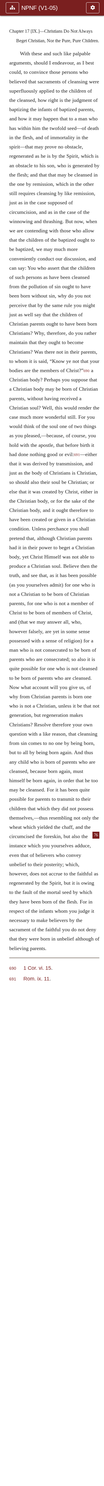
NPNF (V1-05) (39, 8)
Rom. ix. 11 (36, 979)
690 (86, 371)
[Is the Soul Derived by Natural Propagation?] (97, 743)
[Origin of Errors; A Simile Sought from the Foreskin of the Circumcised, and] (6, 743)
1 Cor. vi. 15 (37, 968)
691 (77, 455)
